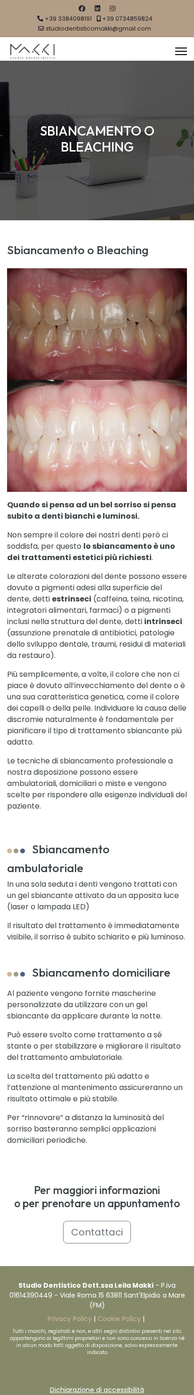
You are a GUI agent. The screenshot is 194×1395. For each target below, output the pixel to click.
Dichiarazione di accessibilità (97, 1390)
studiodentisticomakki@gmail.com (98, 28)
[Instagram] (112, 8)
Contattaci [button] (97, 1232)
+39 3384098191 (68, 19)
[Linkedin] (97, 8)
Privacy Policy (70, 1318)
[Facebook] (82, 8)
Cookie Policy (119, 1318)
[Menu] (181, 51)
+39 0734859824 (127, 19)
